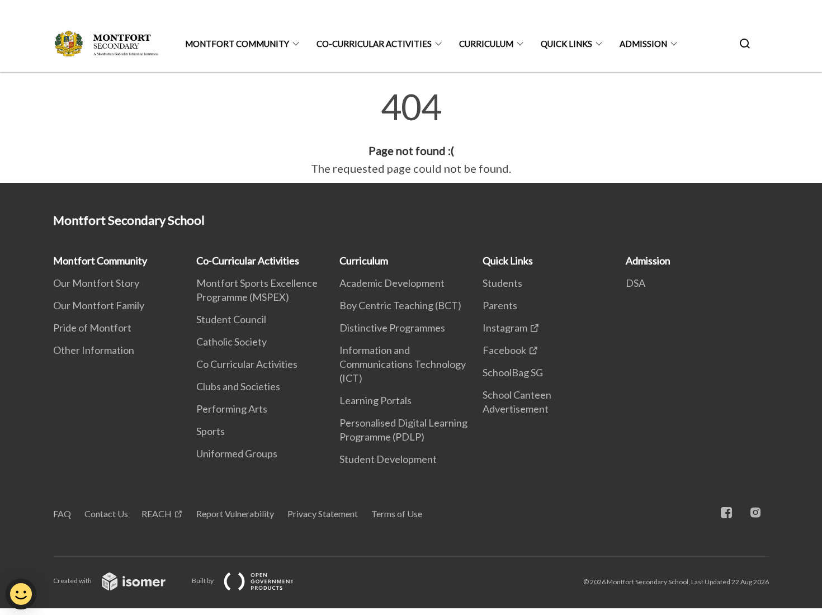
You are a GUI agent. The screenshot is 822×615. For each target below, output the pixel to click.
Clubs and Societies (238, 386)
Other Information (93, 350)
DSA (635, 283)
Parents (500, 305)
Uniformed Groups (236, 453)
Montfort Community (237, 44)
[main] (411, 133)
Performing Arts (231, 409)
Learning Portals (375, 400)
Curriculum (486, 44)
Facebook (504, 350)
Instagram (505, 327)
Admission (643, 44)
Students (502, 283)
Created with (73, 580)
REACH (156, 513)
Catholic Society (231, 341)
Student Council (231, 319)
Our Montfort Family (98, 305)
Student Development (388, 459)
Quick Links (566, 44)
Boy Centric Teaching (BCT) (400, 305)
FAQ (62, 513)
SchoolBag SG (513, 372)
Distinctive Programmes (392, 327)
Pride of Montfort (92, 327)
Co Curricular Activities (246, 364)
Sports (210, 431)
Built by (203, 580)
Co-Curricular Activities (374, 44)
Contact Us (106, 513)
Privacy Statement (322, 513)
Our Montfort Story (96, 283)
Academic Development (392, 283)
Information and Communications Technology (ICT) (402, 364)
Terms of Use (396, 513)
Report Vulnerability (235, 513)
